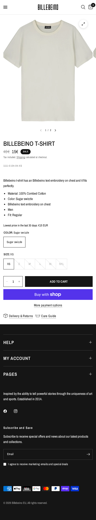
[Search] (83, 7)
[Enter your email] (88, 454)
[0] (90, 7)
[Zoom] (83, 24)
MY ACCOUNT (17, 358)
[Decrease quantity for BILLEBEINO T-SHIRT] (7, 281)
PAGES (10, 374)
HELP (8, 342)
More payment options (48, 305)
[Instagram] (19, 411)
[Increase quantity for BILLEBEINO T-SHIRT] (19, 281)
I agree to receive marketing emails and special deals (38, 464)
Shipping (21, 157)
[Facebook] (8, 411)
